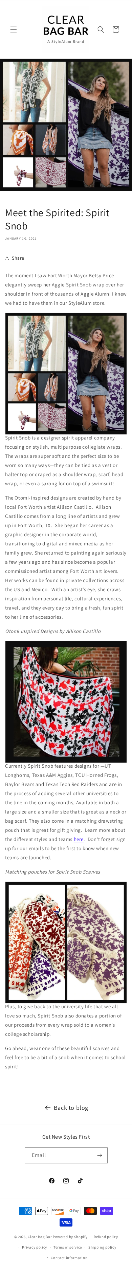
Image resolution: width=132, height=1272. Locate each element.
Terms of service (67, 1247)
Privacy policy (34, 1247)
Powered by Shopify (70, 1236)
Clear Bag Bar (40, 1236)
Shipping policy (102, 1247)
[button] (13, 29)
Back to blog (71, 1107)
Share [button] (18, 258)
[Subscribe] (99, 1155)
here (79, 839)
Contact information (69, 1257)
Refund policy (106, 1236)
